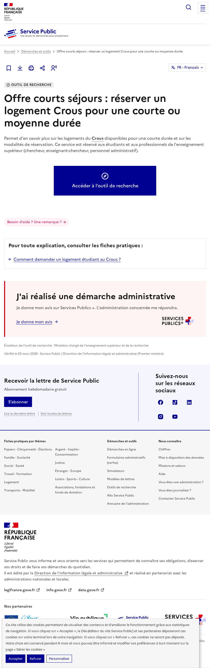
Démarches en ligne (121, 449)
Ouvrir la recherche (188, 7)
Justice (60, 462)
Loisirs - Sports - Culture (72, 479)
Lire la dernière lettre (19, 413)
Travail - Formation (18, 474)
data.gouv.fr (88, 590)
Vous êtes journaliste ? (175, 490)
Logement (11, 482)
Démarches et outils (36, 51)
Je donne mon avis (34, 322)
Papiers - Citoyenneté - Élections (28, 449)
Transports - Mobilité (19, 490)
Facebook (160, 402)
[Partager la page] (42, 68)
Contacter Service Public (177, 498)
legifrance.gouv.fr (19, 590)
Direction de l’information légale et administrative (78, 573)
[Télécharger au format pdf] (20, 68)
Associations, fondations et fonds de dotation (75, 490)
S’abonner (18, 402)
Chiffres (164, 449)
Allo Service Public (120, 495)
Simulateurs (115, 471)
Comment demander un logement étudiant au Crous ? (67, 259)
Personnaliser (59, 658)
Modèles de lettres (120, 479)
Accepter (15, 658)
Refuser (35, 658)
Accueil (9, 51)
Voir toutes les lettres (56, 413)
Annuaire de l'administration (128, 503)
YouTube (175, 417)
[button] (53, 68)
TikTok (175, 402)
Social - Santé (14, 466)
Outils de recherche (121, 487)
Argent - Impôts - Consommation (67, 452)
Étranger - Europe (68, 471)
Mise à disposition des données (181, 457)
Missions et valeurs (172, 466)
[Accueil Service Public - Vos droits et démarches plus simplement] (37, 39)
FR (188, 67)
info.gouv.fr (56, 590)
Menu (202, 11)
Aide (162, 474)
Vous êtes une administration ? (181, 482)
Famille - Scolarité (17, 457)
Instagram (160, 417)
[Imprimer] (31, 68)
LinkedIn (189, 402)
